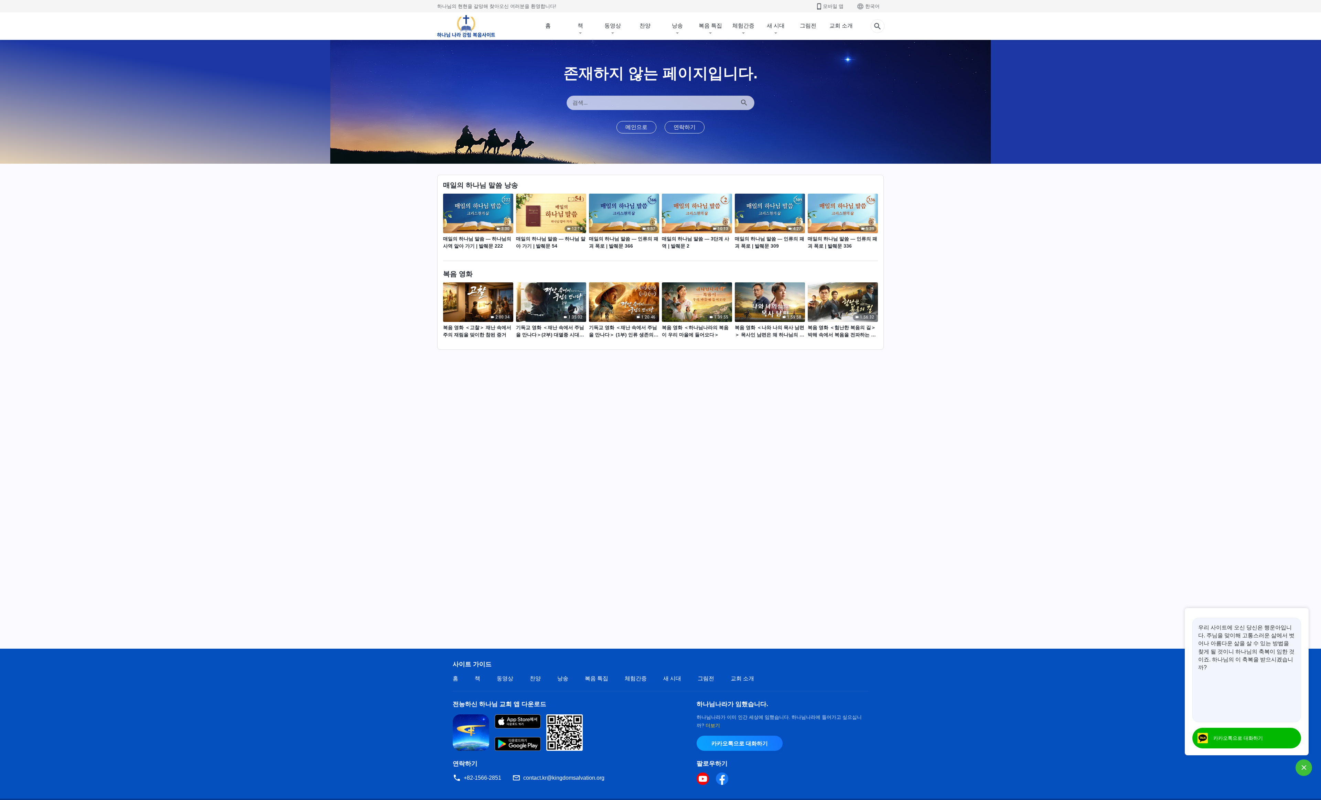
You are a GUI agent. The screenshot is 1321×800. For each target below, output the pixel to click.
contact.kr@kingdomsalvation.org (563, 778)
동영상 (612, 26)
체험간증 (743, 26)
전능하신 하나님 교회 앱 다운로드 (499, 704)
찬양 (645, 26)
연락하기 (685, 127)
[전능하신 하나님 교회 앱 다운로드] (471, 732)
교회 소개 (841, 26)
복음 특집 (710, 26)
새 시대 (776, 26)
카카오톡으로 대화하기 (739, 743)
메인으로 (636, 127)
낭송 (677, 26)
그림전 (808, 26)
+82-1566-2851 (482, 778)
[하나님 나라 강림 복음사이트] (466, 26)
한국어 (872, 6)
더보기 (713, 725)
